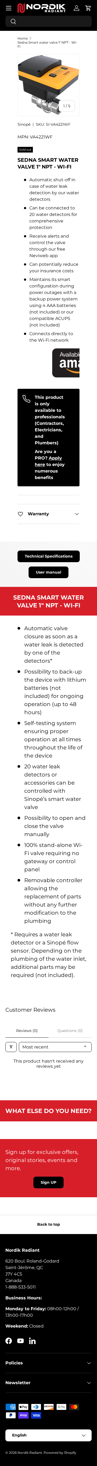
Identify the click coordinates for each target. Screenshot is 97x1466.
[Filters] (11, 1047)
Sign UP (48, 1182)
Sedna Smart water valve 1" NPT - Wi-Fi (47, 44)
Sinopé (24, 124)
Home (23, 38)
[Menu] (9, 8)
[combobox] (48, 21)
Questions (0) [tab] (70, 1030)
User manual (48, 572)
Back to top (48, 1224)
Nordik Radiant (30, 1453)
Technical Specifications (48, 556)
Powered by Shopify (60, 1453)
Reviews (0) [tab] (27, 1030)
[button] (88, 8)
